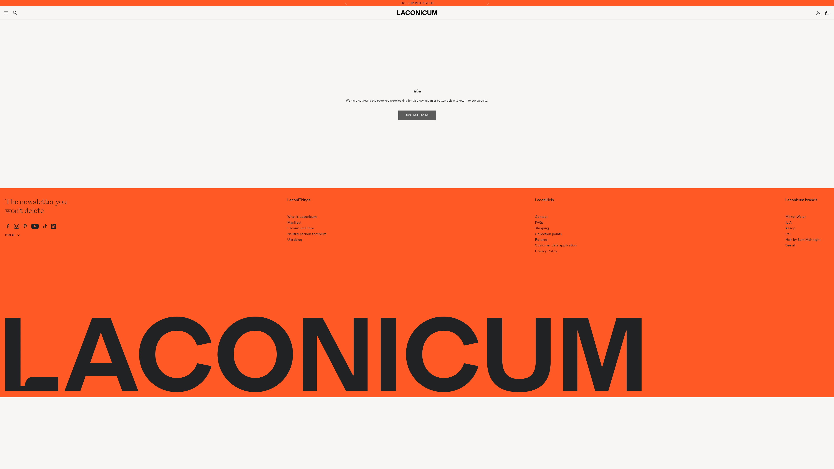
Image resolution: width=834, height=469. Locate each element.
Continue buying (417, 115)
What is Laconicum (302, 216)
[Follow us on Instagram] (16, 226)
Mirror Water (795, 216)
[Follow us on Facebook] (7, 226)
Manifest (294, 222)
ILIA (788, 222)
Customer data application (556, 245)
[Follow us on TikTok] (45, 226)
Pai (787, 234)
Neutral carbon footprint (306, 234)
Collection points (548, 234)
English (10, 235)
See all (790, 245)
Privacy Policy (546, 251)
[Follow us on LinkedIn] (53, 226)
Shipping (542, 228)
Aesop (790, 228)
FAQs (539, 222)
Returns (541, 239)
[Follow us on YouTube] (35, 226)
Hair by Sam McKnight (803, 239)
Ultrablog (294, 239)
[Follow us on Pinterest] (25, 226)
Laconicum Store (300, 228)
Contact (541, 216)
